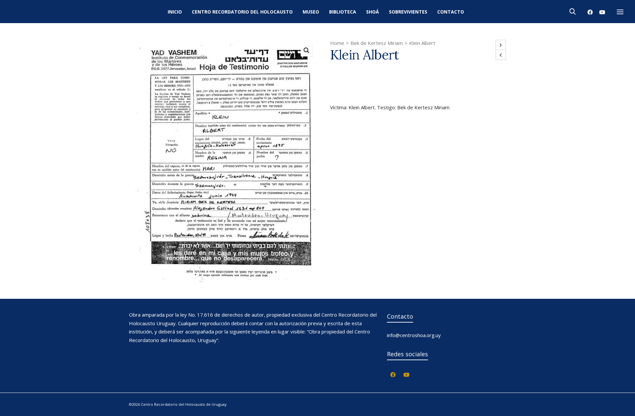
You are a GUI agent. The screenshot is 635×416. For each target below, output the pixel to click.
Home (337, 43)
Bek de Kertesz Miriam (377, 43)
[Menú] (620, 12)
